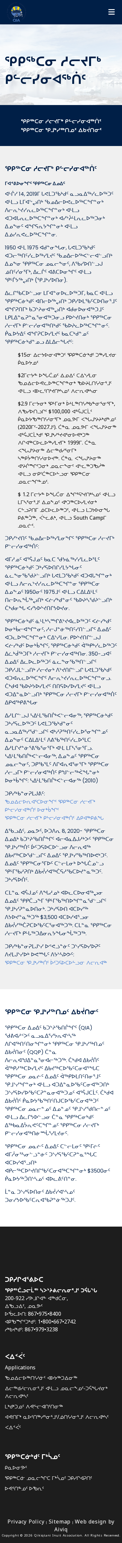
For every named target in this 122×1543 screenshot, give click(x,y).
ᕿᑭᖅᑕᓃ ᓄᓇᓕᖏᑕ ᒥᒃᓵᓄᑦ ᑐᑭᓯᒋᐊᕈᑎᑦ (48, 1478)
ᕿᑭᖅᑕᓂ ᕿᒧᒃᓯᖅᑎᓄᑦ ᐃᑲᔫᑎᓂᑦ (61, 130)
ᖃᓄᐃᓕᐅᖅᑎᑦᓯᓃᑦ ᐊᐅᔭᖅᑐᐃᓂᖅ (41, 1377)
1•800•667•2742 (57, 1321)
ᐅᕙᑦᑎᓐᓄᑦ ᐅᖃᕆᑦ (24, 1488)
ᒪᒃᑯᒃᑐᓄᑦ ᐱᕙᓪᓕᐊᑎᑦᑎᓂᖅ (34, 1406)
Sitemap (60, 1521)
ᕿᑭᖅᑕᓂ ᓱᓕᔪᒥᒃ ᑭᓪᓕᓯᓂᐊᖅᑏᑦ (61, 121)
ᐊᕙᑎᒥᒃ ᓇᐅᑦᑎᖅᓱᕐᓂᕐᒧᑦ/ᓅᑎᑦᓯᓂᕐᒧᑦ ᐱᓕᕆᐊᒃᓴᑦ (57, 1416)
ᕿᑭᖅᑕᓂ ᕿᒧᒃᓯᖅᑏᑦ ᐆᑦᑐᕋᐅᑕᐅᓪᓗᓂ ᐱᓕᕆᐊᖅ (56, 962)
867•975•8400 (44, 1313)
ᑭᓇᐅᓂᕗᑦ (16, 1467)
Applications (20, 1367)
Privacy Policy (26, 1521)
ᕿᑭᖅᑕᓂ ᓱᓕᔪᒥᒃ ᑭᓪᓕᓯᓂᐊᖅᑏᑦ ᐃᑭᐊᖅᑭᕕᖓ (54, 817)
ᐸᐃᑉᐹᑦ (13, 1427)
